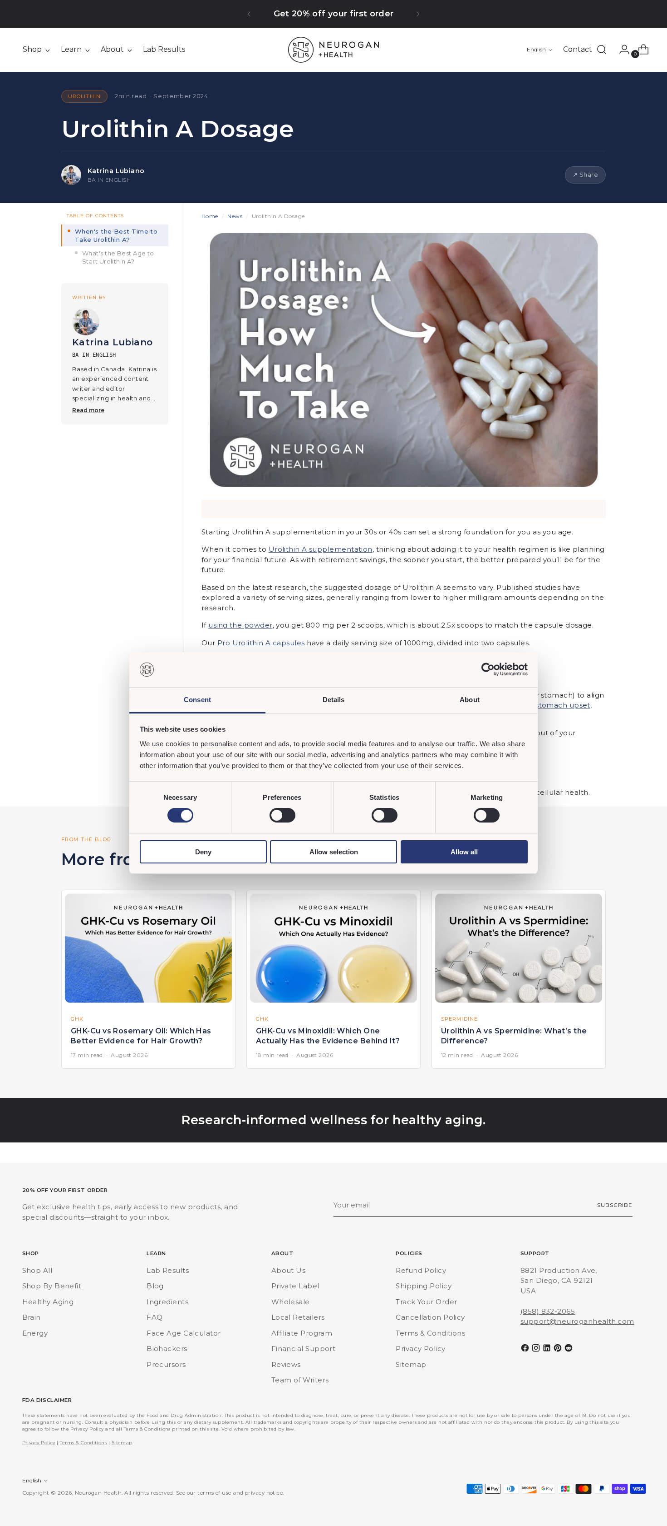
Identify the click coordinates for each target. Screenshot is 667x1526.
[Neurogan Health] (333, 50)
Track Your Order (426, 1301)
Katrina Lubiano (116, 171)
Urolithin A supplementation (321, 549)
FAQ (154, 1317)
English (536, 49)
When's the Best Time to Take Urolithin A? (116, 235)
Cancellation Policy (430, 1317)
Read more (88, 410)
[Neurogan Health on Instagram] (536, 1349)
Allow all (464, 852)
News (234, 216)
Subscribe (615, 1205)
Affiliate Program (302, 1333)
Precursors (166, 1364)
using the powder (240, 625)
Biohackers (167, 1348)
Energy (35, 1333)
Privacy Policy (420, 1348)
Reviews (286, 1364)
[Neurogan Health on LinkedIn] (547, 1349)
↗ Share (585, 174)
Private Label (295, 1286)
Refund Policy (421, 1270)
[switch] (282, 815)
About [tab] (470, 699)
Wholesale (290, 1301)
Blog (155, 1286)
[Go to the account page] (621, 49)
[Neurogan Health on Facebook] (525, 1349)
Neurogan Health (98, 1493)
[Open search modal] (602, 49)
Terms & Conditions (430, 1333)
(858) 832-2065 (547, 1311)
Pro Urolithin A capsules (261, 642)
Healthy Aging (48, 1301)
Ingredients (167, 1301)
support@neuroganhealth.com (577, 1321)
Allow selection (333, 852)
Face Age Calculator (184, 1333)
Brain (31, 1317)
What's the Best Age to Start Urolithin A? (118, 257)
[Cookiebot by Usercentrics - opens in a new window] (488, 669)
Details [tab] (334, 699)
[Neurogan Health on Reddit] (569, 1349)
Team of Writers (300, 1380)
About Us (288, 1270)
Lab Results (168, 1270)
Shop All (37, 1270)
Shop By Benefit (52, 1286)
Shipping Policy (423, 1286)
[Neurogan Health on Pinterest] (558, 1349)
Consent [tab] (197, 699)
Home (209, 216)
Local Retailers (298, 1317)
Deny (203, 852)
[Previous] (249, 14)
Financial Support (303, 1348)
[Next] (418, 14)
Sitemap (411, 1364)
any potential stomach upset (538, 705)
